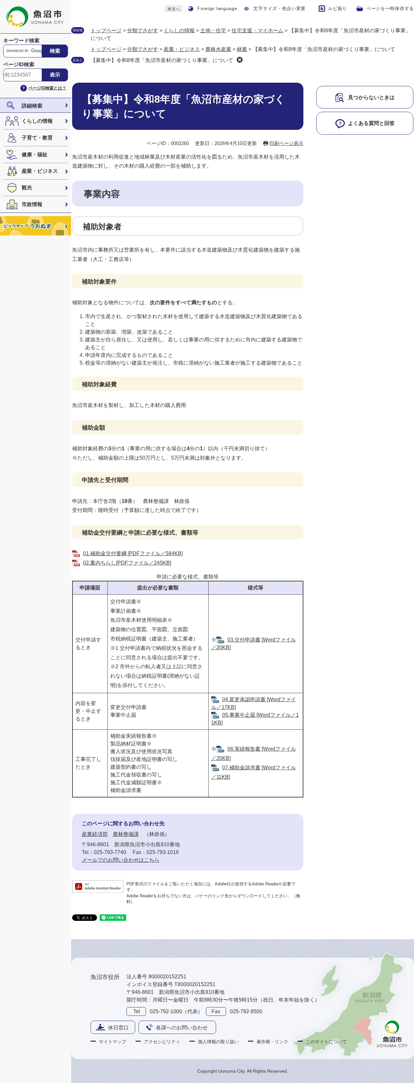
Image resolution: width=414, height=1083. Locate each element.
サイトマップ (112, 1041)
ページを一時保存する (390, 8)
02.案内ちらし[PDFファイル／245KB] (127, 563)
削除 (239, 60)
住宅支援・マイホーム (257, 30)
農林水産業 (218, 49)
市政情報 (32, 204)
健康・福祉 (35, 154)
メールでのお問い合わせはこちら (120, 860)
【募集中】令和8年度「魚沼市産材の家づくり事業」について (162, 60)
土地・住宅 (213, 30)
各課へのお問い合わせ (182, 1027)
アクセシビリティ (162, 1041)
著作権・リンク (272, 1041)
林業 (242, 49)
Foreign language (217, 8)
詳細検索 (32, 106)
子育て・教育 (37, 138)
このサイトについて (326, 1041)
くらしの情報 (37, 121)
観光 (27, 187)
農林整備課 (126, 834)
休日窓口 (118, 1027)
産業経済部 (95, 834)
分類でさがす (142, 30)
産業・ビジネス (40, 171)
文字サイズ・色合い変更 (279, 8)
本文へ (174, 9)
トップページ (106, 30)
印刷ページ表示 (286, 143)
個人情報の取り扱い (218, 1041)
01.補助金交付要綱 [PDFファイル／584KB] (133, 553)
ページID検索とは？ (47, 88)
